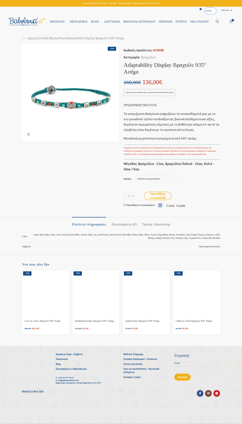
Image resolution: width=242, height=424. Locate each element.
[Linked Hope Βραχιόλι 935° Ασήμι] (146, 293)
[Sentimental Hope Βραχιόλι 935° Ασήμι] (95, 293)
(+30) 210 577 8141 (66, 378)
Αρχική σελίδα (38, 38)
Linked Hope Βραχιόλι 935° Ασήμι (142, 321)
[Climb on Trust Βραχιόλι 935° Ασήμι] (196, 293)
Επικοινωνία (62, 359)
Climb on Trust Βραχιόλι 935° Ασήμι (194, 321)
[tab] (89, 222)
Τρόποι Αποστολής (133, 364)
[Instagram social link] (208, 393)
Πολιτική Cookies (132, 377)
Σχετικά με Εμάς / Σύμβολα (69, 354)
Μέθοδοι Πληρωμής (133, 354)
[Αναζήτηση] (217, 21)
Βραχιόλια (57, 38)
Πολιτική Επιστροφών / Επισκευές (140, 359)
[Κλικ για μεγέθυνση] (28, 134)
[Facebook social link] (200, 393)
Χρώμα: (127, 179)
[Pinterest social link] (216, 393)
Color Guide (175, 205)
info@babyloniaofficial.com (68, 380)
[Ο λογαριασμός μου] (224, 21)
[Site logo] (26, 21)
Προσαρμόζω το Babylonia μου (71, 369)
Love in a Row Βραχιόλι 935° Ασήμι (42, 321)
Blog (58, 364)
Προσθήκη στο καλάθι (158, 196)
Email (177, 363)
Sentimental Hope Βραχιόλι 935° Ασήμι (94, 321)
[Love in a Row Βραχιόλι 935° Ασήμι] (45, 293)
